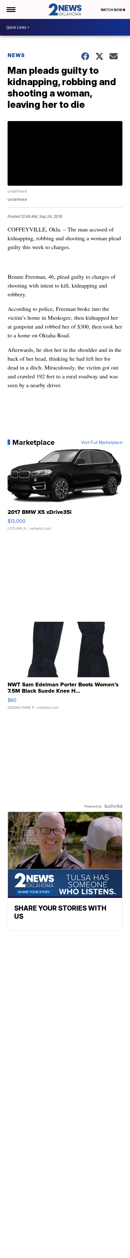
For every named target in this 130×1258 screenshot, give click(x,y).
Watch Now (112, 10)
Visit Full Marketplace (101, 442)
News (16, 55)
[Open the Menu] (10, 9)
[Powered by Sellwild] (113, 806)
